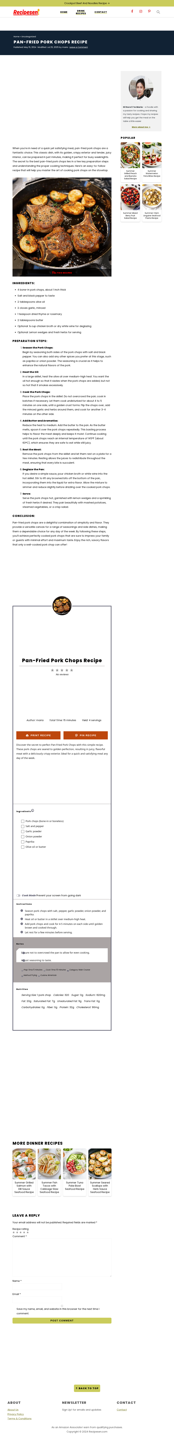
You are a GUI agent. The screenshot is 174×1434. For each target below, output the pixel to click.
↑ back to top (87, 1388)
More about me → (141, 127)
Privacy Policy (15, 1414)
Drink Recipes (81, 12)
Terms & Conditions (19, 1418)
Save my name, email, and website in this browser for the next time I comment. (58, 1311)
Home (63, 12)
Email (17, 1294)
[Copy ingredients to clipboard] (32, 810)
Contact (100, 12)
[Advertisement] (62, 87)
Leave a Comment (78, 47)
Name (17, 1281)
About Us (12, 1409)
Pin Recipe (87, 735)
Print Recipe (40, 735)
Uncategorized (28, 36)
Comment (20, 1236)
